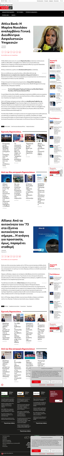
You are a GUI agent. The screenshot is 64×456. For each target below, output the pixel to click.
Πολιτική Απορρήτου (50, 453)
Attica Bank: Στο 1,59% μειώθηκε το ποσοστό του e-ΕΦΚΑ (41, 149)
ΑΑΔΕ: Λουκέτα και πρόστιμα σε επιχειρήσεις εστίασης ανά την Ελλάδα (39, 418)
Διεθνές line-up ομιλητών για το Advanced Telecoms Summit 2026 (8, 419)
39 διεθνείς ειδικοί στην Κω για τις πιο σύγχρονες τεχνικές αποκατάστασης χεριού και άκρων (23, 400)
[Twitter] (5, 52)
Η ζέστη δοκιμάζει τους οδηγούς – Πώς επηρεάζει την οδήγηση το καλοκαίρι (29, 191)
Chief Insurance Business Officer (18, 126)
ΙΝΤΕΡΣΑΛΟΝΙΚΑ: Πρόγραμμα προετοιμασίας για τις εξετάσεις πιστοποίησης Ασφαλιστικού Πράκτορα (41, 194)
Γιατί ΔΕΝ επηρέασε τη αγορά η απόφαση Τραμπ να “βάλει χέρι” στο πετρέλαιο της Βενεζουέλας (7, 400)
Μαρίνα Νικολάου (30, 126)
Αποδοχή (36, 450)
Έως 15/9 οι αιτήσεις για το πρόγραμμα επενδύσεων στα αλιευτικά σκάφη (7, 414)
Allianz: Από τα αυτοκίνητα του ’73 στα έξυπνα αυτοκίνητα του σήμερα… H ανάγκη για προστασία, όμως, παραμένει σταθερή (6, 195)
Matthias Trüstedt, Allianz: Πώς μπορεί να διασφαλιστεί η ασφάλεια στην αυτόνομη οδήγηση (58, 130)
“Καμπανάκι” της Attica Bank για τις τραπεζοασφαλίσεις (29, 149)
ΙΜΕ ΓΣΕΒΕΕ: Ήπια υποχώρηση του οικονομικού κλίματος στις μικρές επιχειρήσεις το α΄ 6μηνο (7, 410)
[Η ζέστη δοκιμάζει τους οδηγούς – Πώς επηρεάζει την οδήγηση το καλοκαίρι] (30, 178)
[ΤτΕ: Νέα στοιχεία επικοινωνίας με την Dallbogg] (51, 122)
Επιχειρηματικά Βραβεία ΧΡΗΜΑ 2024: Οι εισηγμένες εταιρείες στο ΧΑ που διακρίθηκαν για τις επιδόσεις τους (6, 154)
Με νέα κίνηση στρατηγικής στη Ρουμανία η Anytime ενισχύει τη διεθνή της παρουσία (17, 191)
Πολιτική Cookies (42, 453)
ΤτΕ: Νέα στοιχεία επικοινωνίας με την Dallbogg (59, 96)
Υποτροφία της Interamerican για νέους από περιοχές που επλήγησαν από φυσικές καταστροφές (58, 158)
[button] (61, 437)
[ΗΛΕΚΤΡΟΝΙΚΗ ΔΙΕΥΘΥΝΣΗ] (17, 52)
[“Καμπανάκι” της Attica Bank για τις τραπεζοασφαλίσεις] (30, 138)
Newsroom (3, 47)
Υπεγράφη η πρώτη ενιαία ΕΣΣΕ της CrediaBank (59, 87)
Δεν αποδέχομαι (45, 450)
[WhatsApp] (14, 52)
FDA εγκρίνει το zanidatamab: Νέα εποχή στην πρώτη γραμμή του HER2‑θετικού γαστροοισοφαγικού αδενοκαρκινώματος (23, 413)
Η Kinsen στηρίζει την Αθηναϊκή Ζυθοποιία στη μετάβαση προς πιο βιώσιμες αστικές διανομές (39, 409)
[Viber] (11, 52)
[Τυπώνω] (19, 52)
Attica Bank (7, 126)
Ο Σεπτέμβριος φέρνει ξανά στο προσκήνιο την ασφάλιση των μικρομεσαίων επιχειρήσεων (57, 139)
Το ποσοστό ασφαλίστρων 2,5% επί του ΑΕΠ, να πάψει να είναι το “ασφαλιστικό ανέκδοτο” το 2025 (17, 152)
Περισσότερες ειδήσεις (9, 423)
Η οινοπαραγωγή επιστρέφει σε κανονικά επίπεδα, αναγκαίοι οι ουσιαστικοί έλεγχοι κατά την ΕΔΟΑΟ (39, 404)
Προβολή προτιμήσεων (56, 450)
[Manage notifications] (2, 454)
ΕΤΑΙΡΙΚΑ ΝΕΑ (37, 49)
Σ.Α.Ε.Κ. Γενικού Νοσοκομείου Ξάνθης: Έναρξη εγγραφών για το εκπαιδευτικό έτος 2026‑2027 (23, 426)
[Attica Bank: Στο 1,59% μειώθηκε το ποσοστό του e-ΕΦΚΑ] (41, 138)
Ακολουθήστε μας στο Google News (9, 55)
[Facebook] (60, 1)
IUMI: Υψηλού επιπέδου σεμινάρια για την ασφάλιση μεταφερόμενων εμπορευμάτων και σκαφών (58, 148)
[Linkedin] (62, 1)
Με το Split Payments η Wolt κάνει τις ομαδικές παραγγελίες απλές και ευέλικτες (39, 413)
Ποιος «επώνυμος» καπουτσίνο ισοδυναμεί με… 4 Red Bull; (39, 399)
